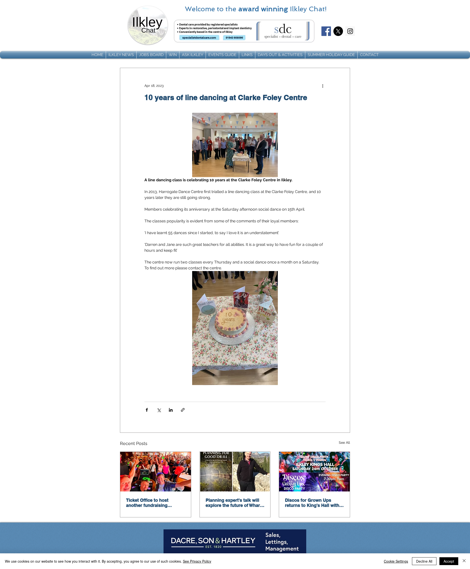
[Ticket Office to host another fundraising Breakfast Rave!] (155, 471)
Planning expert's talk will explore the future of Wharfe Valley (235, 503)
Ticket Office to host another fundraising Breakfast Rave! (147, 503)
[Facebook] (326, 31)
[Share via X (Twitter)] (158, 410)
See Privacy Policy (197, 561)
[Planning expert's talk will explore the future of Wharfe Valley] (235, 471)
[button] (121, 54)
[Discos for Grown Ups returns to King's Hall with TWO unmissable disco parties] (314, 471)
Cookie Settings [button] (396, 561)
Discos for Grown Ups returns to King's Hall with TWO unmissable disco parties (312, 503)
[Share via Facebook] (146, 410)
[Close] (464, 561)
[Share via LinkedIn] (170, 410)
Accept (449, 561)
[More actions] (323, 86)
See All (344, 442)
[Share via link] (182, 410)
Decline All (424, 561)
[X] (338, 31)
